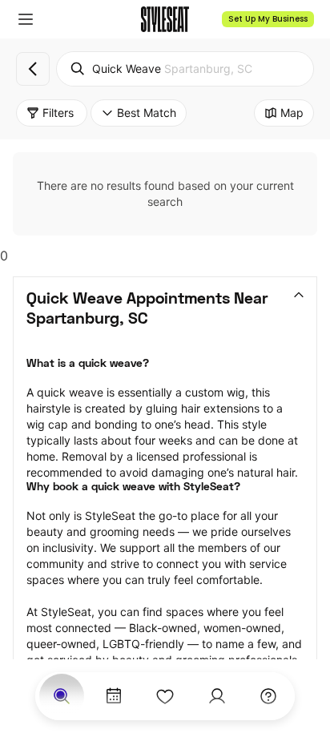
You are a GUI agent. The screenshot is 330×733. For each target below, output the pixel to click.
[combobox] (185, 68)
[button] (25, 19)
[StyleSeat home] (165, 19)
